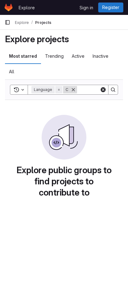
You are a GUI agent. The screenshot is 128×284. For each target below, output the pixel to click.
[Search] (113, 90)
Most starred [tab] (23, 56)
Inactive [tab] (100, 56)
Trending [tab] (54, 56)
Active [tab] (78, 56)
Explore (27, 7)
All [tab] (11, 71)
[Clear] (103, 89)
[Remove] (73, 89)
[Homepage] (8, 7)
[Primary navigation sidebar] (7, 22)
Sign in (86, 7)
